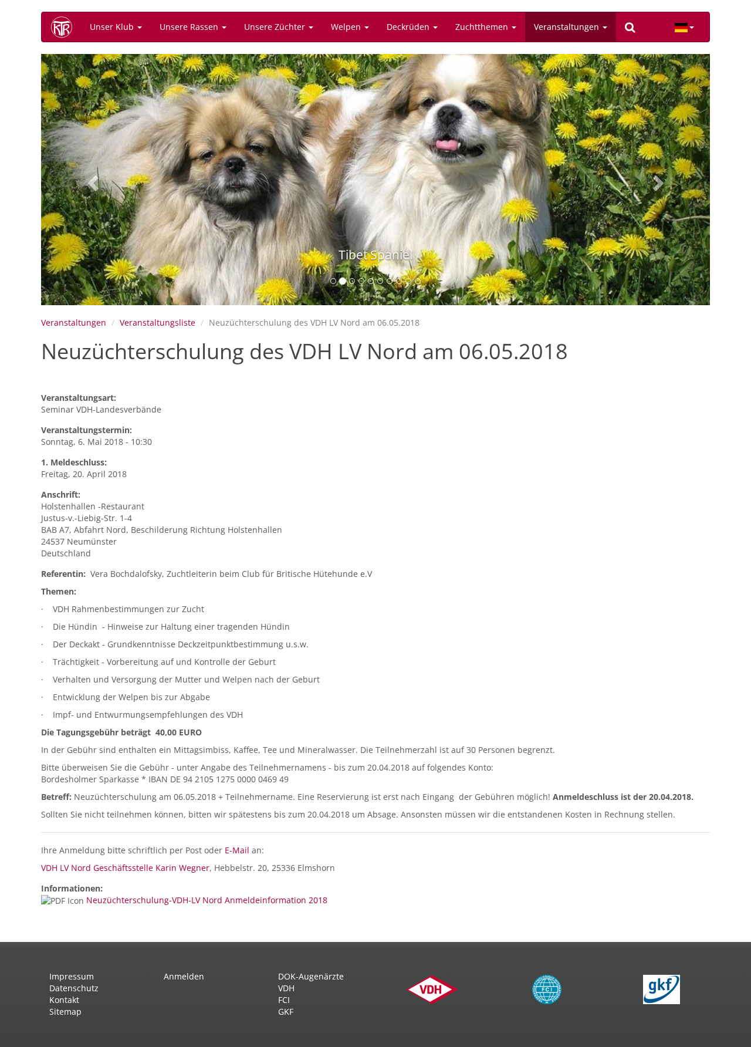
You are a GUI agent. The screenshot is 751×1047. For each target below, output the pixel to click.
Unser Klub (113, 26)
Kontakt (64, 999)
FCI (284, 999)
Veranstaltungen (567, 26)
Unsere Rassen (190, 26)
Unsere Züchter (275, 26)
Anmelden (184, 976)
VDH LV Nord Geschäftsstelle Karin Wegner (125, 867)
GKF (285, 1011)
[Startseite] (65, 27)
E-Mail (238, 850)
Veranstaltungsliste (157, 322)
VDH (286, 988)
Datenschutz (74, 988)
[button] (91, 179)
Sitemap (65, 1011)
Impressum (71, 976)
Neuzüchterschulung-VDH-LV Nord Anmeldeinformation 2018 (206, 900)
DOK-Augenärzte (311, 976)
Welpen (347, 26)
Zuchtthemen (482, 26)
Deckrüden (409, 26)
